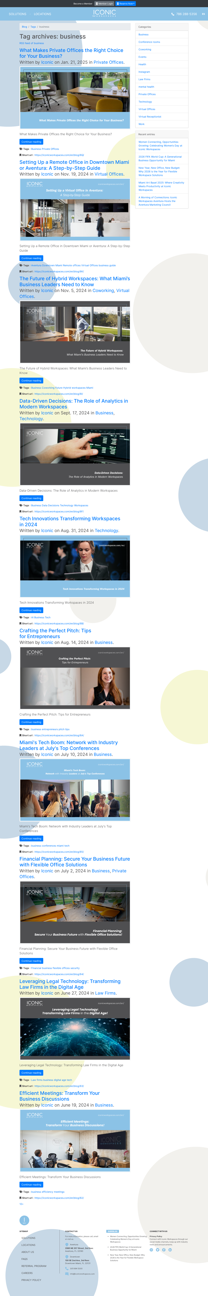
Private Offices (108, 62)
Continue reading (31, 141)
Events (142, 56)
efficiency (47, 1191)
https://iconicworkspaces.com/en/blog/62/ (59, 1197)
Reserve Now (126, 3)
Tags (33, 26)
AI (32, 617)
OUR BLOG (112, 1231)
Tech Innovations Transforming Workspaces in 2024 (69, 521)
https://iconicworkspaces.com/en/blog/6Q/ (59, 155)
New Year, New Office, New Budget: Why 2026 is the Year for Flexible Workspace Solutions (159, 171)
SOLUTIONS (28, 1237)
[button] (17, 14)
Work (142, 124)
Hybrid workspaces (74, 387)
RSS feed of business (31, 43)
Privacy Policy (156, 1236)
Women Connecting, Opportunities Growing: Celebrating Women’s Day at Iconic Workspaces (160, 145)
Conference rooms (149, 41)
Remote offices (72, 265)
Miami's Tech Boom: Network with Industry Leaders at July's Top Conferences (68, 745)
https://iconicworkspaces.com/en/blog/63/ (59, 1086)
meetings (59, 1191)
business (104, 265)
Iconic (47, 62)
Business (36, 148)
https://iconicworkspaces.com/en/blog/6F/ (59, 511)
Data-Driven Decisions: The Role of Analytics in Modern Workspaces (73, 404)
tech (66, 845)
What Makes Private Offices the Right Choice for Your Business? (71, 53)
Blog (24, 26)
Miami (89, 387)
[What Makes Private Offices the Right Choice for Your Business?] (75, 97)
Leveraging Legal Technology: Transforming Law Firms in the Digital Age (70, 984)
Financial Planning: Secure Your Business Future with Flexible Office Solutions (74, 862)
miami (60, 845)
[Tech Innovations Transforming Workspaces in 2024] (75, 566)
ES (203, 13)
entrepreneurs (50, 729)
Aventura (36, 265)
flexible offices (61, 968)
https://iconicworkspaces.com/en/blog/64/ (59, 974)
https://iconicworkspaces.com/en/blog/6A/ (59, 735)
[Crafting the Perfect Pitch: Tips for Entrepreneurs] (75, 677)
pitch (61, 729)
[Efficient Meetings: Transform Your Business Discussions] (75, 1140)
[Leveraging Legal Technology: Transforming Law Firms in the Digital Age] (75, 1028)
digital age (60, 1079)
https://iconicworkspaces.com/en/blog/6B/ (59, 623)
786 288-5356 (186, 14)
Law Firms (105, 993)
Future (58, 387)
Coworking (103, 290)
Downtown (75, 1257)
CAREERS (27, 1273)
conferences (49, 845)
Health (142, 64)
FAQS (24, 1258)
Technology (31, 418)
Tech (47, 617)
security (75, 968)
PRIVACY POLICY (31, 1280)
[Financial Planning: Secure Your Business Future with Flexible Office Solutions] (75, 911)
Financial (36, 968)
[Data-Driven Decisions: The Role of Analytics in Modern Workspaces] (75, 454)
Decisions (53, 505)
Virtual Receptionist (150, 116)
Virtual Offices (109, 174)
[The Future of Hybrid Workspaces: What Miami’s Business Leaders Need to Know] (75, 331)
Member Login (105, 3)
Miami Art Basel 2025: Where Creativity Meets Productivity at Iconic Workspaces (161, 186)
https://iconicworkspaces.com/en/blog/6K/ (59, 271)
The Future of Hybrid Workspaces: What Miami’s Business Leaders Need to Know (74, 281)
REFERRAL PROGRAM (33, 1266)
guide (112, 265)
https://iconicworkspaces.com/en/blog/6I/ (59, 393)
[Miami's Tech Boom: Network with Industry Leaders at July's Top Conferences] (75, 789)
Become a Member (83, 3)
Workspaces (81, 505)
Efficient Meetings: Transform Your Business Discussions (59, 1096)
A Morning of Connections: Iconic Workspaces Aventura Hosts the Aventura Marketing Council (158, 201)
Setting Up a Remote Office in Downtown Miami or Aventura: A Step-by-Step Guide (74, 165)
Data (44, 505)
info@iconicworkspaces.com (82, 1274)
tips (67, 729)
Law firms (36, 1079)
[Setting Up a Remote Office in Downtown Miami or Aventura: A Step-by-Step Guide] (75, 209)
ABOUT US (27, 1251)
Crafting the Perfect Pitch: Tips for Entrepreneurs (55, 633)
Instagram (144, 71)
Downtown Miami (52, 265)
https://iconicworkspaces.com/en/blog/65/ (59, 851)
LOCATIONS (28, 1244)
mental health (146, 86)
